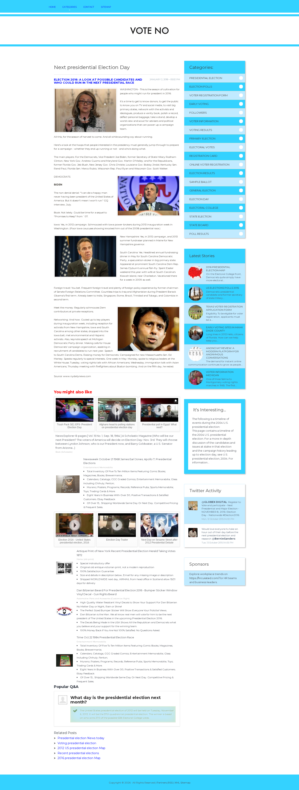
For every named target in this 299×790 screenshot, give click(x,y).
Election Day (199, 199)
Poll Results (199, 233)
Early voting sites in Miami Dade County (224, 329)
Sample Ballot (200, 181)
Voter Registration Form (208, 95)
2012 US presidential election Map (81, 748)
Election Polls (200, 86)
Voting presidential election (77, 743)
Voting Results (200, 130)
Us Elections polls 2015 (222, 287)
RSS (170, 782)
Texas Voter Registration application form (224, 308)
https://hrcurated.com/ (204, 578)
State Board (198, 225)
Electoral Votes (202, 147)
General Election (202, 190)
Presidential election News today (81, 738)
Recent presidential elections (78, 753)
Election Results (202, 173)
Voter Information (203, 121)
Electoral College (203, 207)
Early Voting (199, 103)
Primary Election (202, 138)
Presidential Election (205, 78)
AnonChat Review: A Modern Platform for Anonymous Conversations (222, 353)
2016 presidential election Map (79, 758)
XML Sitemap (182, 782)
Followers (198, 112)
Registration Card (203, 155)
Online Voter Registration (209, 164)
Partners (162, 782)
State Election (200, 216)
